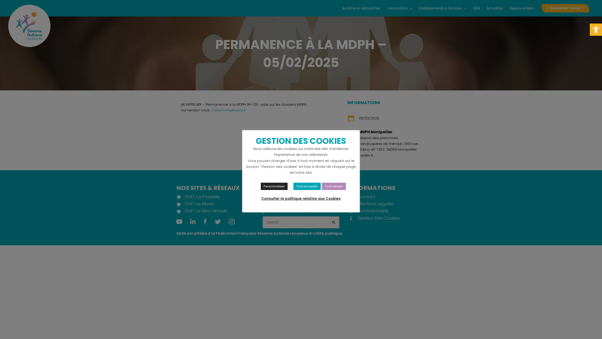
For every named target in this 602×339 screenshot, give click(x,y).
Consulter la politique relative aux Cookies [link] (301, 198)
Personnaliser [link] (274, 186)
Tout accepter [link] (307, 186)
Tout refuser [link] (334, 186)
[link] (596, 30)
